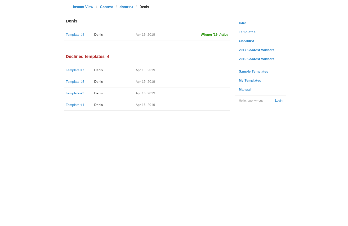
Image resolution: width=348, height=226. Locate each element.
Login (278, 100)
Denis (98, 34)
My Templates (250, 80)
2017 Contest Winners (256, 50)
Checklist (246, 41)
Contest (106, 7)
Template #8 (75, 34)
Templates (247, 32)
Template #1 (75, 105)
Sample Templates (253, 71)
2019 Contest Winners (256, 59)
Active (223, 34)
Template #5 (75, 81)
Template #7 (75, 70)
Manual (245, 89)
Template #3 (75, 93)
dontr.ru (126, 7)
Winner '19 (209, 34)
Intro (242, 23)
